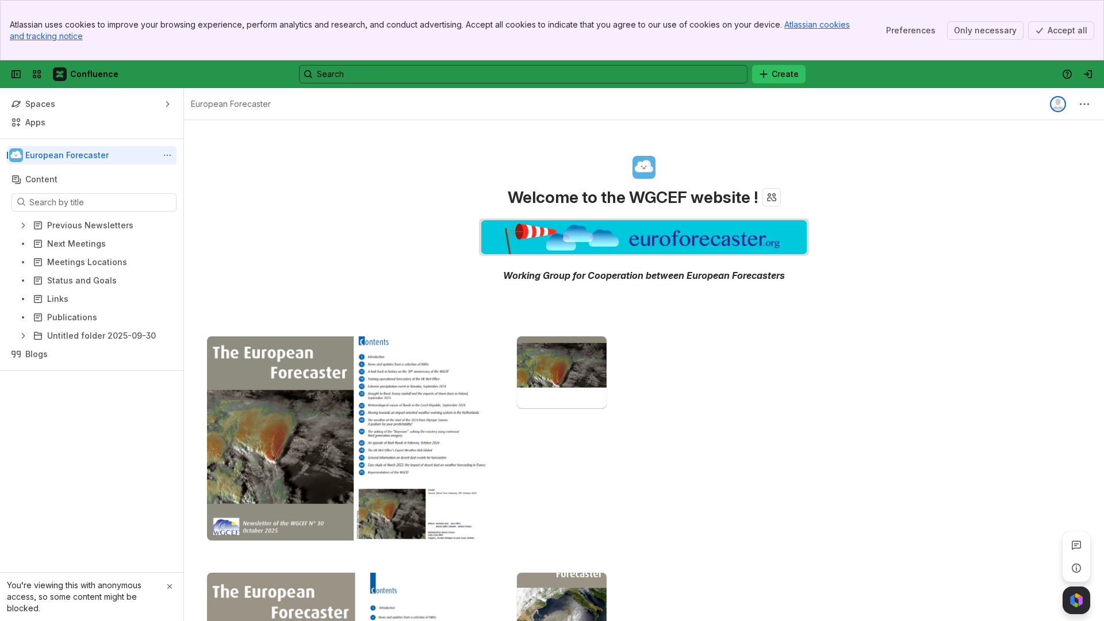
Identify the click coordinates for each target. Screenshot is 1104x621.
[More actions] (167, 155)
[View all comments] (1076, 545)
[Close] (170, 586)
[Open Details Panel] (1076, 568)
